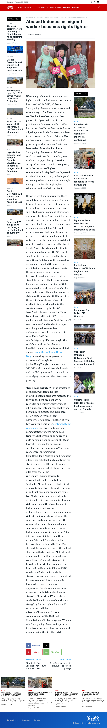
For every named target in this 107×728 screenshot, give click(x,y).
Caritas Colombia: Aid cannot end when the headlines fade (14, 65)
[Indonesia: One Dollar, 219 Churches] (84, 293)
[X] (94, 2)
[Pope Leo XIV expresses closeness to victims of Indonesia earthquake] (84, 107)
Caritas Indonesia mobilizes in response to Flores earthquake (40, 694)
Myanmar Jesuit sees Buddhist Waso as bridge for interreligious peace (84, 225)
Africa (9, 149)
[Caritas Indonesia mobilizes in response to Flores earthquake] (84, 158)
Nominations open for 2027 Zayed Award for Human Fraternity (14, 96)
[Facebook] (88, 2)
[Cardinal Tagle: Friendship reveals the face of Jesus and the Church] (84, 382)
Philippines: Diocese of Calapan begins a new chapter (90, 694)
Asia (40, 17)
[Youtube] (98, 2)
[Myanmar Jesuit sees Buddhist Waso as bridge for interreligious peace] (84, 203)
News (34, 17)
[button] (99, 7)
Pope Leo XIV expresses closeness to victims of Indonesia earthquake (11, 694)
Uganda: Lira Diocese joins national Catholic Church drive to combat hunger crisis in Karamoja (15, 161)
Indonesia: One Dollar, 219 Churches (82, 313)
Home (28, 17)
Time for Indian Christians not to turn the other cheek (36, 666)
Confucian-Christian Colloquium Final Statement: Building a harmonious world (84, 358)
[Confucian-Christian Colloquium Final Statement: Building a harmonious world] (84, 335)
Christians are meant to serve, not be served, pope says (60, 666)
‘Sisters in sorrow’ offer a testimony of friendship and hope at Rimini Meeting (14, 33)
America (10, 57)
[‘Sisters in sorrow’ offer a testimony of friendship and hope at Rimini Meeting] (15, 49)
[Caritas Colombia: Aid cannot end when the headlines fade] (15, 80)
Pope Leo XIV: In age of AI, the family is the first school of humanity (15, 127)
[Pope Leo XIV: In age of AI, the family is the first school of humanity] (15, 142)
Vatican (9, 23)
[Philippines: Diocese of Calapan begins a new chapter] (84, 248)
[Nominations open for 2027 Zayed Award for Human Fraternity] (15, 111)
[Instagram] (91, 2)
